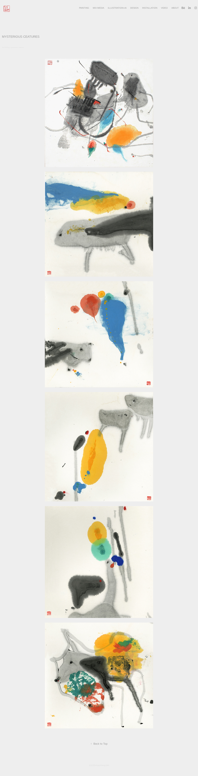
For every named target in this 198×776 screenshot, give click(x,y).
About (175, 8)
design (134, 8)
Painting (84, 8)
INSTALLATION (149, 8)
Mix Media (98, 8)
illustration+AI (117, 8)
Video (164, 8)
